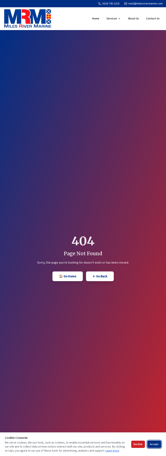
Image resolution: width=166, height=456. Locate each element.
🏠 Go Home (67, 276)
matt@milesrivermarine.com (145, 4)
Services (111, 19)
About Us (133, 19)
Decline (138, 444)
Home (95, 19)
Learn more (112, 451)
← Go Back (100, 276)
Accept (154, 444)
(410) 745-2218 (110, 4)
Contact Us (153, 19)
